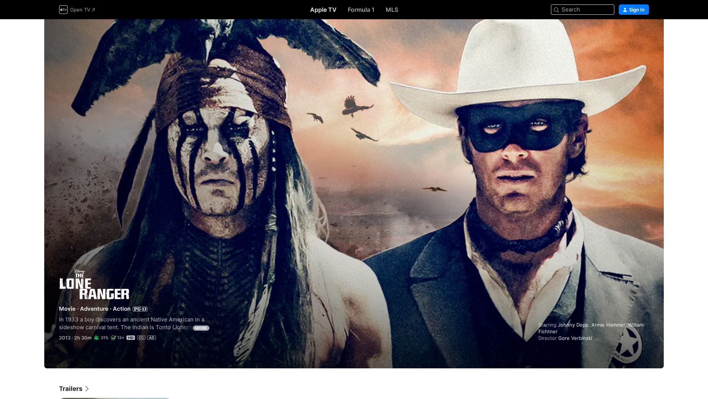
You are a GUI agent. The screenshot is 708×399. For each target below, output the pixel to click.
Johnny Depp (573, 325)
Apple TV (323, 9)
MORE (201, 328)
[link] (74, 389)
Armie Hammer (608, 325)
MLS (392, 9)
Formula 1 (361, 9)
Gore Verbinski (575, 338)
